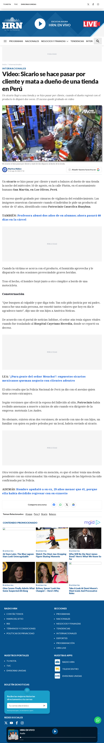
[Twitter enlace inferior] (6, 723)
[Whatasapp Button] (97, 720)
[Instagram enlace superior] (98, 4)
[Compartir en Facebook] (54, 504)
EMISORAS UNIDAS (28, 4)
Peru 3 (37, 514)
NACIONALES (32, 41)
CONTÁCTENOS (14, 614)
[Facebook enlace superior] (93, 4)
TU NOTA (7, 4)
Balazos (52, 514)
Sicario (44, 514)
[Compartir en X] (67, 504)
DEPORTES (61, 638)
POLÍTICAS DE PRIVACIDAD (20, 633)
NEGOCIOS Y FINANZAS (53, 41)
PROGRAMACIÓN (65, 643)
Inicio (4, 64)
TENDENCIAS (77, 41)
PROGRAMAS (16, 41)
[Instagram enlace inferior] (22, 723)
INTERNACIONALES (66, 633)
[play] (55, 731)
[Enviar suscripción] (44, 705)
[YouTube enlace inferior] (11, 723)
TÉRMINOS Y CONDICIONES (20, 628)
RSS (8, 623)
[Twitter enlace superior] (88, 4)
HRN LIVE (61, 648)
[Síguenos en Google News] (73, 504)
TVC (16, 4)
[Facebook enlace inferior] (16, 723)
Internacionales (15, 64)
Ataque (28, 514)
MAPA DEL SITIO (14, 618)
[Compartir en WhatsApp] (60, 504)
